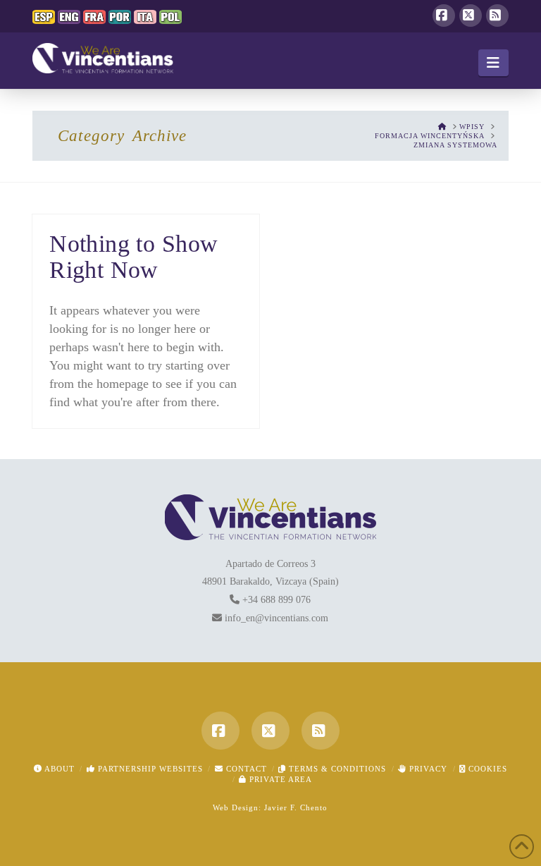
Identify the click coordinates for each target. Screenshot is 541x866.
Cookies (486, 768)
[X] (470, 15)
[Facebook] (444, 15)
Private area (279, 779)
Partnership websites (149, 768)
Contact (245, 768)
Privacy (426, 768)
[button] (493, 62)
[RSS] (497, 15)
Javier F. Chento (296, 807)
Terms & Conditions (336, 768)
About (58, 768)
